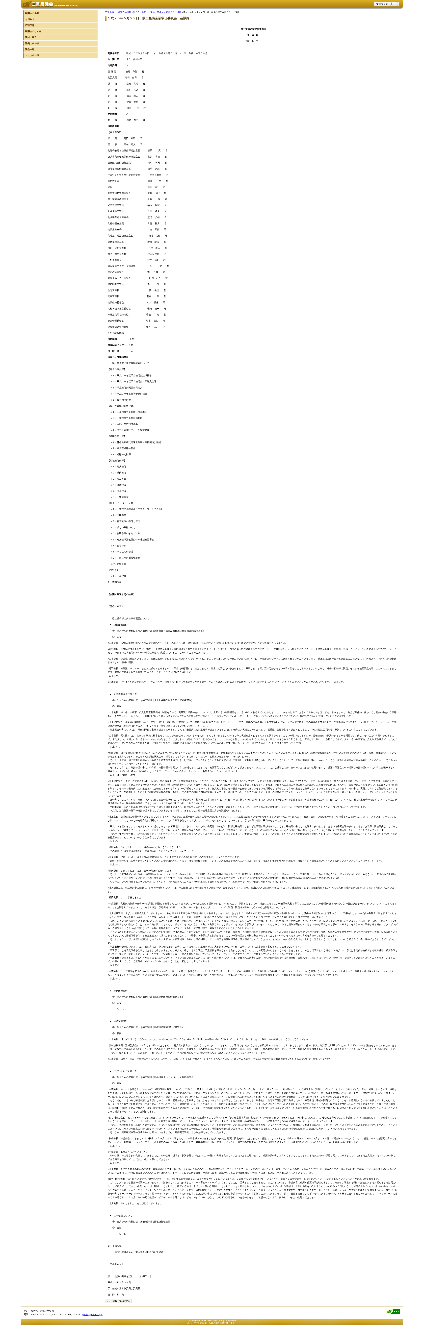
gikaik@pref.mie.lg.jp (92, 1314)
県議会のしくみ (33, 31)
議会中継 (29, 49)
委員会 (136, 12)
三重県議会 (110, 12)
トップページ (32, 55)
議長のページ (32, 43)
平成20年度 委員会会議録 (169, 12)
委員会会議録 (148, 12)
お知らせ (29, 19)
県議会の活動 (124, 12)
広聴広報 (29, 25)
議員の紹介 (31, 37)
